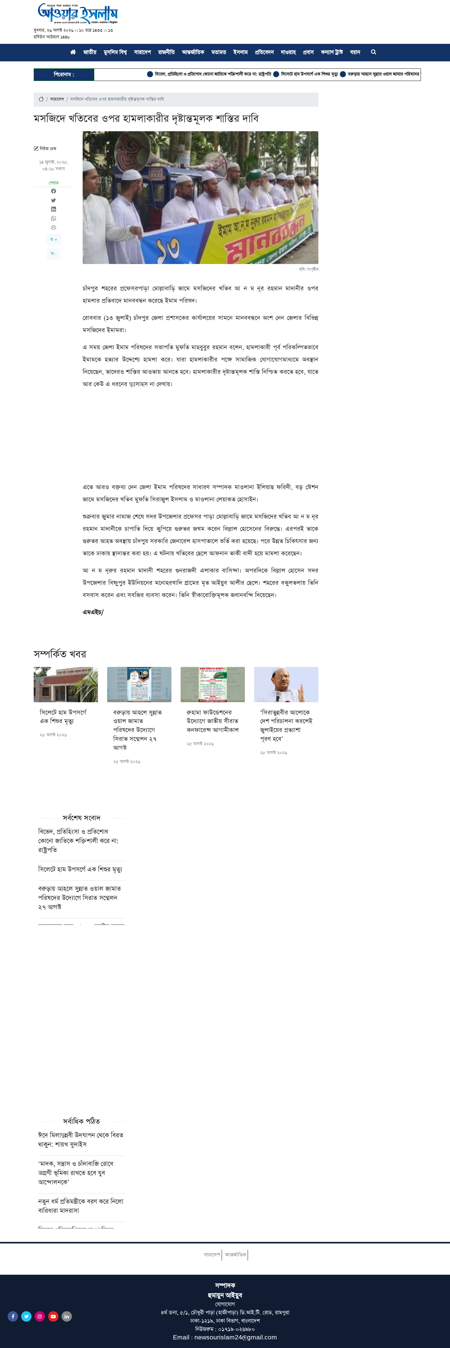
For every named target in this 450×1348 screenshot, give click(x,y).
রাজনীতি (166, 52)
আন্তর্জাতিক (193, 52)
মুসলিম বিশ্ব (115, 52)
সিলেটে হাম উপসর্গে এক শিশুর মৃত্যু (283, 74)
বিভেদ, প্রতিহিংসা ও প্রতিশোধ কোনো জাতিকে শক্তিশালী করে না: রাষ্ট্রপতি (187, 74)
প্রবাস (308, 52)
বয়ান (355, 52)
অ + (53, 240)
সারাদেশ (142, 52)
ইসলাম (241, 52)
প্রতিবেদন (264, 52)
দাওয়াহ (288, 52)
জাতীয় (90, 52)
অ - (54, 254)
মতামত (219, 52)
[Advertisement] (200, 438)
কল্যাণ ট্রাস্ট (332, 52)
